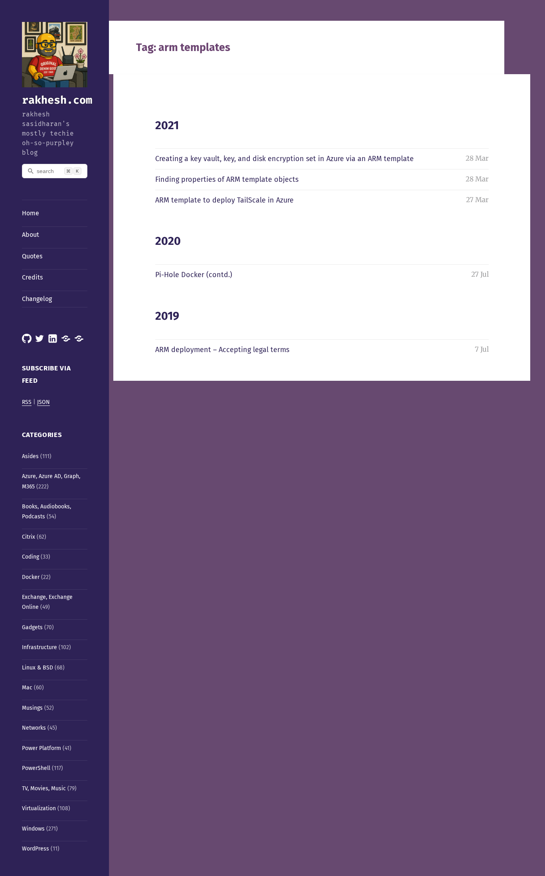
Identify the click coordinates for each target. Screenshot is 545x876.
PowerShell (36, 768)
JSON (43, 402)
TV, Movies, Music (44, 788)
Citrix (28, 536)
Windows (33, 828)
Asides (30, 456)
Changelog (37, 299)
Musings (32, 708)
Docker (30, 577)
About (30, 234)
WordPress (35, 848)
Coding (30, 556)
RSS (27, 402)
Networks (34, 727)
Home (30, 213)
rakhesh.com (57, 100)
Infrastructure (39, 647)
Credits (32, 277)
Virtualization (39, 808)
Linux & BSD (37, 667)
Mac (27, 687)
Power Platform (41, 748)
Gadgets (32, 627)
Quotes (32, 256)
